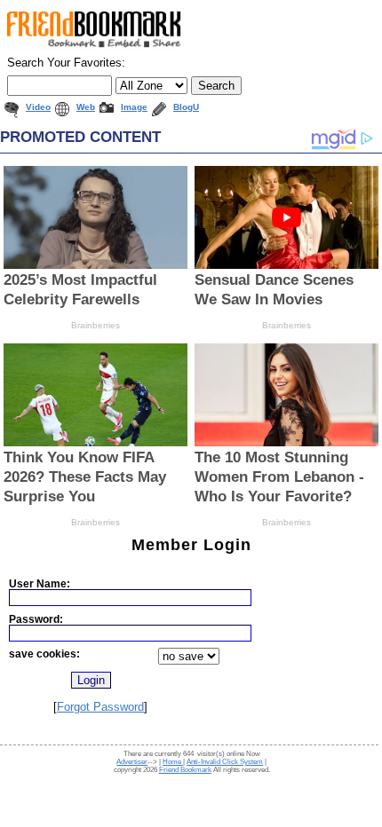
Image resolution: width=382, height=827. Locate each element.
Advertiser (131, 762)
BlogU (186, 107)
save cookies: (44, 653)
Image (134, 107)
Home (173, 762)
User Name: (39, 583)
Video (38, 107)
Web (85, 107)
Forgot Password (100, 706)
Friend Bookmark (185, 770)
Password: (36, 619)
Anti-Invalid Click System (225, 762)
